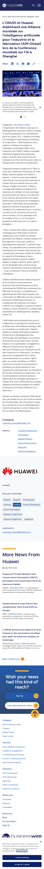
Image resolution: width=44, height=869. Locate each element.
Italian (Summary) (31, 505)
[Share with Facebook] (23, 64)
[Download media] (40, 107)
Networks (22, 447)
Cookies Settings (22, 857)
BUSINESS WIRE (22, 125)
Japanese (28, 519)
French (17, 505)
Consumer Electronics (27, 430)
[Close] (41, 842)
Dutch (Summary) (11, 509)
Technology (23, 435)
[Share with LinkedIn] (12, 64)
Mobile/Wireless (25, 439)
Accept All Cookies (22, 864)
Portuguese (28, 500)
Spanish (16, 500)
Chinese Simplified (12, 519)
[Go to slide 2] (25, 117)
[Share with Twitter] (18, 64)
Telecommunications (27, 443)
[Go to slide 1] (21, 117)
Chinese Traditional (12, 514)
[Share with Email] (28, 64)
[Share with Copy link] (34, 64)
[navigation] (39, 5)
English (6, 500)
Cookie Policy (21, 851)
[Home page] (12, 5)
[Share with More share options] (39, 64)
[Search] (33, 5)
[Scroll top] (35, 714)
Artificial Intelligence (27, 451)
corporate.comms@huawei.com (16, 423)
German (7, 505)
